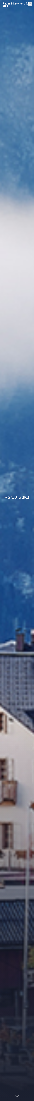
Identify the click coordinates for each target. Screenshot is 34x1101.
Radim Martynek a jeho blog (17, 4)
